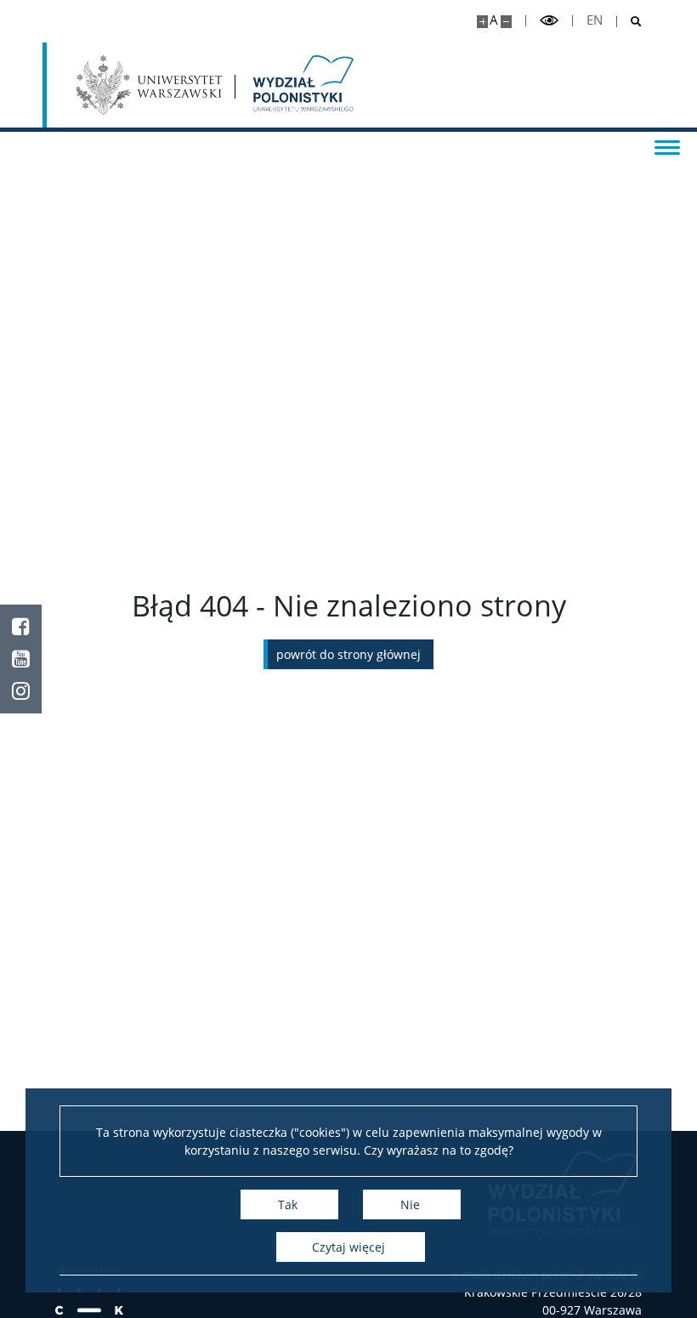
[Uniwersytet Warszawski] (149, 85)
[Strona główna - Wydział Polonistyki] (301, 85)
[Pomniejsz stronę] (506, 21)
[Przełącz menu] (667, 146)
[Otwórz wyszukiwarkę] (629, 21)
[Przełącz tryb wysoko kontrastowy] (549, 20)
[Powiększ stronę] (482, 21)
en (594, 20)
